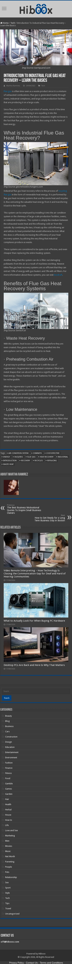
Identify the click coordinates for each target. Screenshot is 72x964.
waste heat (8, 464)
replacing (52, 460)
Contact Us (32, 962)
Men (7, 841)
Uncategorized (12, 913)
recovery (25, 460)
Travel (8, 908)
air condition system (18, 453)
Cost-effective (52, 453)
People (8, 867)
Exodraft (58, 275)
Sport (8, 887)
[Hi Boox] (36, 8)
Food (7, 778)
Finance (8, 768)
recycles (38, 460)
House (8, 815)
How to (8, 820)
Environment (11, 757)
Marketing (10, 835)
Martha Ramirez (13, 86)
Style (7, 893)
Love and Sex (11, 830)
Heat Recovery (46, 457)
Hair (7, 799)
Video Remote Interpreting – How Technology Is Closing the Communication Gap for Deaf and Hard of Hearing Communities (34, 573)
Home (5, 23)
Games (8, 788)
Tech (12, 23)
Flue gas (8, 91)
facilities (18, 457)
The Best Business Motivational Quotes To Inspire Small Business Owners (24, 509)
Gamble (9, 783)
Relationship (11, 877)
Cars (7, 731)
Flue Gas (31, 457)
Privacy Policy (16, 962)
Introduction (10, 460)
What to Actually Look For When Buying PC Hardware (34, 620)
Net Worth (10, 856)
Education (10, 747)
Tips (7, 903)
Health (8, 804)
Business (9, 726)
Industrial (63, 457)
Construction (11, 736)
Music (8, 851)
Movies (8, 846)
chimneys (37, 453)
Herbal (8, 809)
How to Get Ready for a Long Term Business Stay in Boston (49, 518)
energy (6, 457)
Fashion (9, 762)
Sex (7, 882)
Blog (7, 721)
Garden (8, 794)
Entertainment (11, 752)
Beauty (8, 716)
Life (7, 825)
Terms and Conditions (51, 962)
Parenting (9, 861)
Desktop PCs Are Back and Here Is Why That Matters (34, 665)
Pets (7, 872)
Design (8, 742)
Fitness (8, 773)
